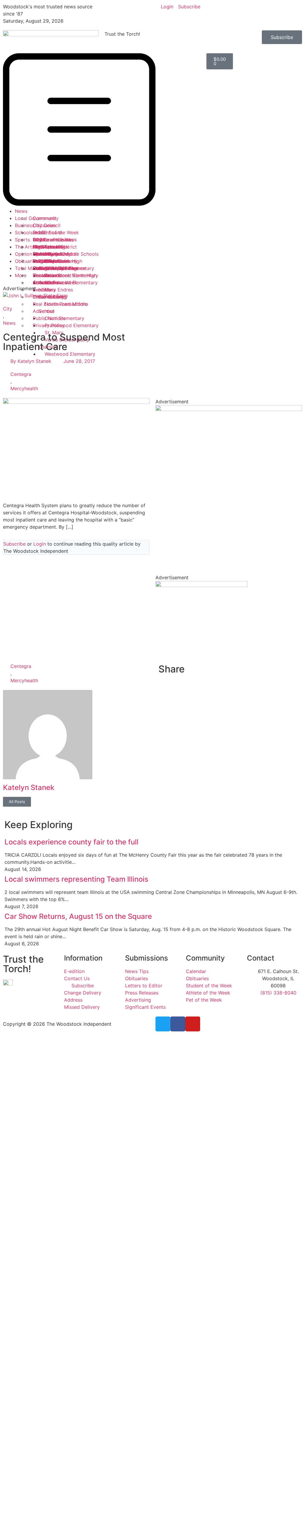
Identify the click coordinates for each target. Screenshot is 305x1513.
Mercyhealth (24, 388)
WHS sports (46, 247)
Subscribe (14, 544)
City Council (46, 225)
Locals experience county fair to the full (71, 842)
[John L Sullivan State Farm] (35, 296)
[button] (51, 130)
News (21, 211)
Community (46, 218)
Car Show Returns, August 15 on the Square (78, 916)
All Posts (17, 801)
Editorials (43, 261)
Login (39, 544)
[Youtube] (192, 1024)
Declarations (47, 275)
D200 (39, 240)
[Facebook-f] (177, 1024)
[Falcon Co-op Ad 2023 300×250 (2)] (201, 585)
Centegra (20, 374)
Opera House (47, 254)
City (7, 309)
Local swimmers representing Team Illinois (76, 879)
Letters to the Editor (56, 268)
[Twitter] (162, 1024)
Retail (39, 232)
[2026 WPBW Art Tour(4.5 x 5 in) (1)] (228, 409)
